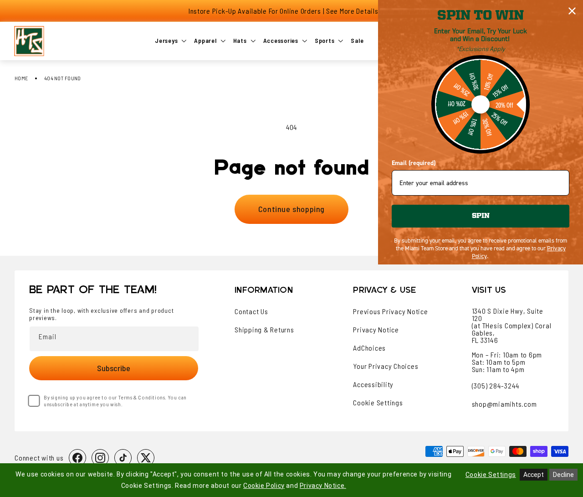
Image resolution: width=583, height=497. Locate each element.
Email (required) (413, 163)
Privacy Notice (376, 330)
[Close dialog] (572, 11)
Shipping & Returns (264, 330)
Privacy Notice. (323, 485)
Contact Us (251, 311)
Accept (533, 474)
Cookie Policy (264, 485)
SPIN (481, 216)
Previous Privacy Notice (390, 311)
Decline (563, 474)
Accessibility (373, 384)
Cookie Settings (378, 403)
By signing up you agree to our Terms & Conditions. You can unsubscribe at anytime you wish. (115, 400)
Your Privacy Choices (385, 366)
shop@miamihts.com (504, 403)
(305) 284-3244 (496, 385)
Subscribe (113, 368)
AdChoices (369, 348)
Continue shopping (291, 209)
